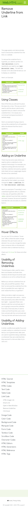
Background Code (8, 422)
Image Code (6, 415)
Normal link (21, 85)
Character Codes (8, 440)
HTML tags (21, 141)
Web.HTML (12, 3)
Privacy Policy (17, 500)
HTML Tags (5, 454)
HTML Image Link (8, 400)
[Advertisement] (14, 34)
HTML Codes (6, 386)
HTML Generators (8, 447)
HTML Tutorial (7, 379)
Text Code (5, 389)
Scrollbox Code (7, 436)
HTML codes (21, 136)
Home (10, 500)
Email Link (6, 403)
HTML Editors (6, 443)
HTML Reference (8, 450)
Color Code (6, 419)
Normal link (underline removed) (21, 212)
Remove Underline (9, 408)
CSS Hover (11, 252)
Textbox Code (7, 433)
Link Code (5, 396)
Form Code (6, 429)
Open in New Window (10, 405)
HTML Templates (8, 382)
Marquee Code (7, 426)
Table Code (5, 393)
